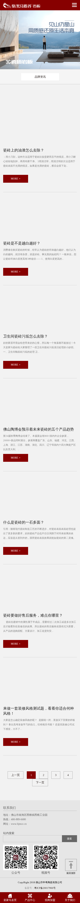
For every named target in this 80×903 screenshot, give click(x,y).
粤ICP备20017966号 (45, 888)
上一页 (15, 775)
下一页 (40, 782)
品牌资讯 (40, 76)
